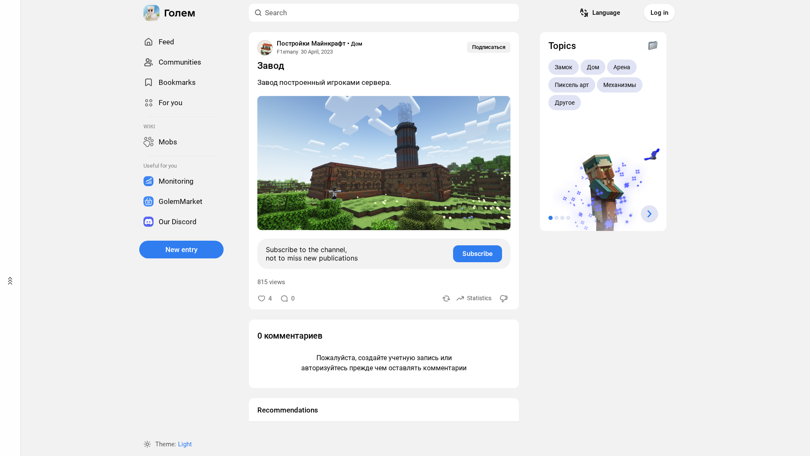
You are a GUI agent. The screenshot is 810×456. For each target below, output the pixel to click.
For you (170, 102)
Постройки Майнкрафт (311, 43)
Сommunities (180, 62)
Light (185, 444)
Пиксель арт (572, 84)
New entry (181, 249)
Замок (563, 67)
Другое (565, 102)
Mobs (168, 142)
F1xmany (287, 52)
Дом (356, 44)
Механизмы (619, 84)
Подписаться (488, 47)
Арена (621, 67)
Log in (659, 12)
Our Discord (178, 221)
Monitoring (176, 181)
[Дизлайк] (504, 298)
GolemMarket (180, 201)
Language (606, 12)
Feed (166, 42)
